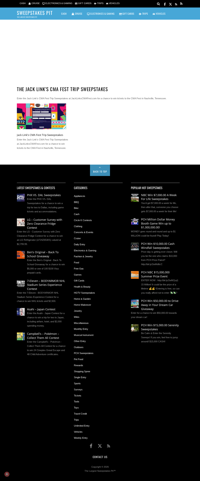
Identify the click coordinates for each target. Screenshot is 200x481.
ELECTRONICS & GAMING (58, 3)
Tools (76, 401)
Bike (76, 208)
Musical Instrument (83, 335)
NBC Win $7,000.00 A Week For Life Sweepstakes (159, 197)
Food (76, 262)
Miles (76, 317)
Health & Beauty (82, 286)
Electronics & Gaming (85, 250)
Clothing (78, 226)
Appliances (79, 196)
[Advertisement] (100, 48)
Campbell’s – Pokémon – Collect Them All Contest (43, 336)
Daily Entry (79, 244)
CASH (22, 3)
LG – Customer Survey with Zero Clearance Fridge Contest (44, 224)
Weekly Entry (81, 438)
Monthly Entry (81, 329)
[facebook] (165, 3)
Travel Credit (80, 413)
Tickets (77, 395)
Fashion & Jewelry (83, 256)
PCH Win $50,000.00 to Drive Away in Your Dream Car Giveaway (159, 305)
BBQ (76, 202)
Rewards (78, 365)
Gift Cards (79, 280)
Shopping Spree (82, 371)
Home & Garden (82, 299)
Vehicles (78, 431)
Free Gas (79, 268)
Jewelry (78, 311)
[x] (170, 3)
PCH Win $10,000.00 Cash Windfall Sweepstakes (158, 246)
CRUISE (35, 3)
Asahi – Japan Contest (41, 309)
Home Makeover (82, 304)
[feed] (176, 3)
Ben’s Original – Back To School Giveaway (43, 254)
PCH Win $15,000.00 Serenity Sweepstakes (160, 327)
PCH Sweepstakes (83, 353)
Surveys (78, 389)
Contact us (100, 457)
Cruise (77, 238)
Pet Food (78, 359)
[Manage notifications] (6, 474)
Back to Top (100, 171)
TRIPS (99, 3)
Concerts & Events (83, 232)
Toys (76, 407)
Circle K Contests (83, 220)
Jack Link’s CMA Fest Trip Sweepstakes (40, 135)
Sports (77, 383)
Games (78, 274)
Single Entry (80, 377)
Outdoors (78, 347)
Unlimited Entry (82, 425)
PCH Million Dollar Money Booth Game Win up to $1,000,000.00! (158, 223)
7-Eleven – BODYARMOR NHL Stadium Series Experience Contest (46, 285)
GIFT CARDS (84, 3)
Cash (76, 214)
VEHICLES (114, 3)
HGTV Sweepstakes (84, 292)
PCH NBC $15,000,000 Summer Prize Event (155, 274)
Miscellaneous (81, 323)
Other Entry (80, 341)
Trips (76, 419)
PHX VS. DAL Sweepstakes (44, 195)
